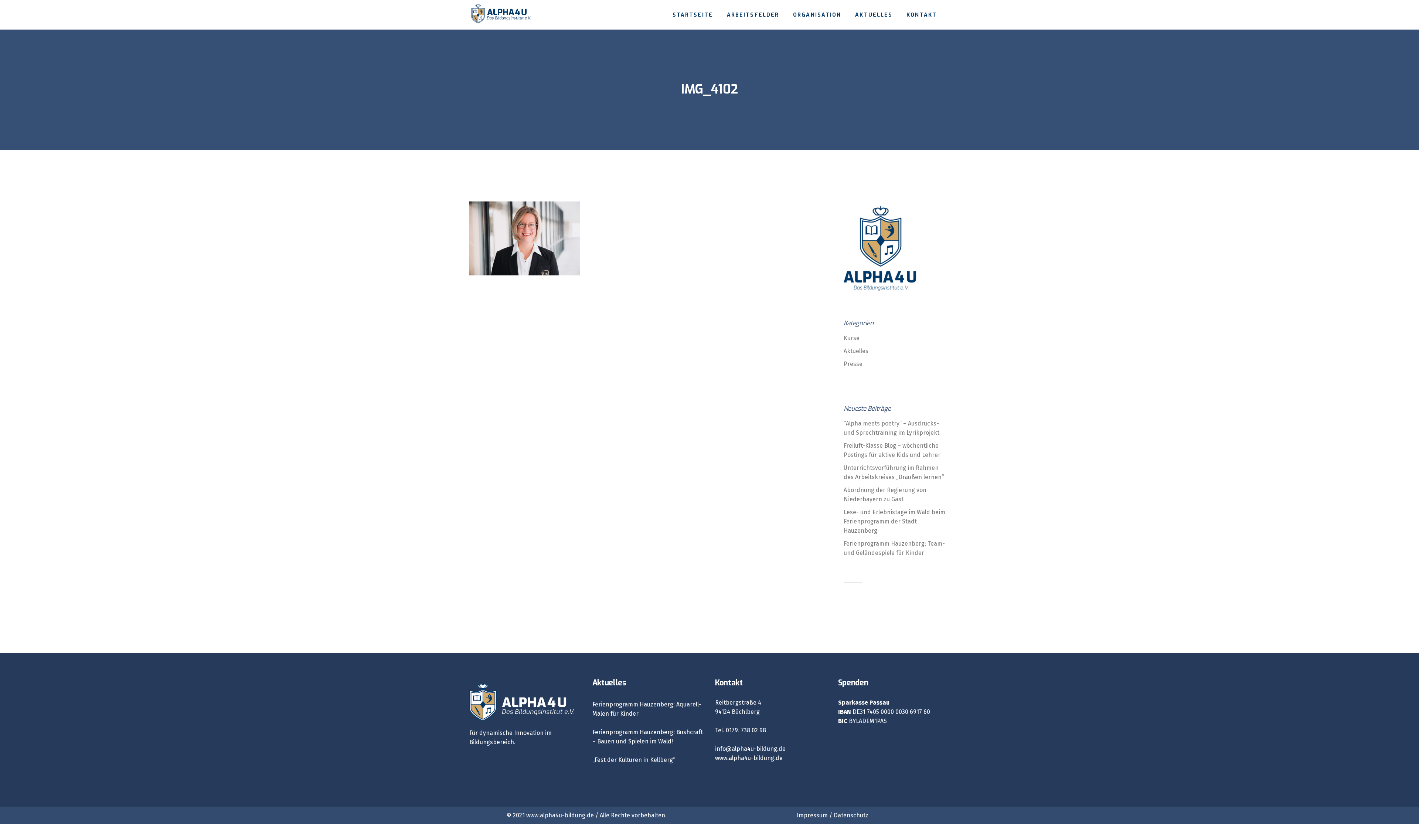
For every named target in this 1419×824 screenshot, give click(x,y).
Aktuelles (856, 351)
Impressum (812, 815)
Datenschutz (851, 815)
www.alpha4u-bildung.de (749, 758)
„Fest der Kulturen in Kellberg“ (633, 759)
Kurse (852, 338)
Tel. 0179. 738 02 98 (740, 730)
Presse (853, 363)
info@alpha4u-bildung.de (750, 748)
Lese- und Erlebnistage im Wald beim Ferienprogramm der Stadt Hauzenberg (894, 521)
